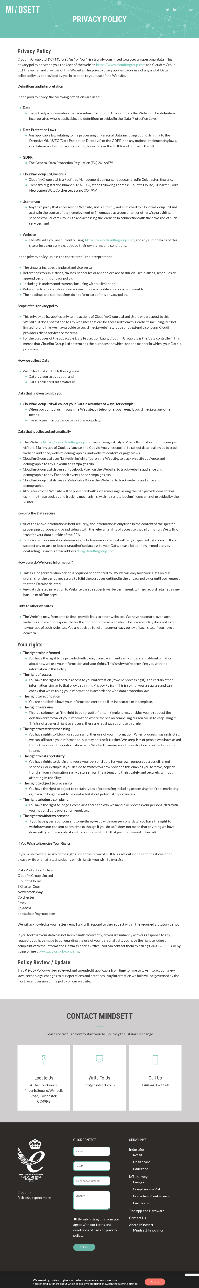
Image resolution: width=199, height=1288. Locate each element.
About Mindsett (141, 1225)
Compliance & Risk (147, 1189)
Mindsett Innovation (148, 1230)
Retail (137, 1155)
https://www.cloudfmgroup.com (120, 65)
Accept (154, 1282)
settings (132, 1283)
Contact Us (137, 1218)
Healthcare (141, 1162)
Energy (138, 1182)
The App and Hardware (146, 1211)
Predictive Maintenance (151, 1196)
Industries (137, 1149)
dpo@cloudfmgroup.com (95, 551)
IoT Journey (138, 1176)
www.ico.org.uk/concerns (59, 951)
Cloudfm (24, 1192)
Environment (143, 1203)
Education (140, 1169)
